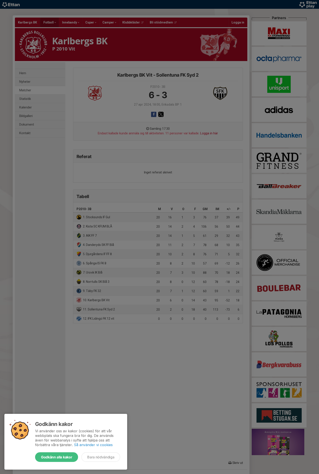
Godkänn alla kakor (56, 457)
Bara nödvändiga (100, 457)
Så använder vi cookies (93, 445)
